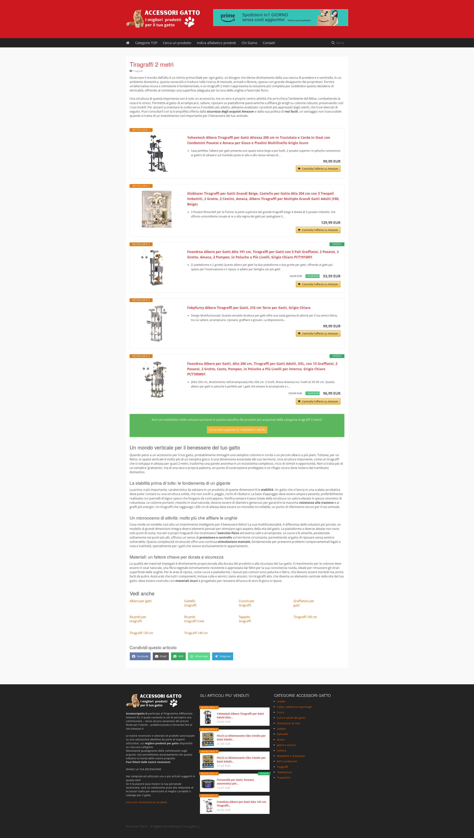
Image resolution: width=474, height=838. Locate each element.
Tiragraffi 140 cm (196, 633)
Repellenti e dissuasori (291, 756)
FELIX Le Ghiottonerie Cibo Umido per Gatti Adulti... (241, 737)
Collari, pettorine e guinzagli (294, 707)
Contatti (269, 43)
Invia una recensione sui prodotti (146, 802)
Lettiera (281, 750)
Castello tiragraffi (190, 603)
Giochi (281, 739)
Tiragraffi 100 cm (305, 617)
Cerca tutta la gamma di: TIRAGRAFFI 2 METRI (237, 430)
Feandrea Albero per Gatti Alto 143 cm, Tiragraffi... (242, 803)
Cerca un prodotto (177, 43)
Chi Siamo (249, 43)
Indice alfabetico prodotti (216, 43)
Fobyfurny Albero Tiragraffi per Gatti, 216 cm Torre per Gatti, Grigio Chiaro (249, 307)
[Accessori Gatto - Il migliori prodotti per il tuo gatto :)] (163, 18)
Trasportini (284, 777)
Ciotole (281, 701)
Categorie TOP (146, 43)
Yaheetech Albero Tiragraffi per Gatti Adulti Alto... (240, 715)
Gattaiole (282, 734)
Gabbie (281, 728)
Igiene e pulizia (286, 745)
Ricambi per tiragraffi (138, 619)
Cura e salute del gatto (291, 717)
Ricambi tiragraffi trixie (194, 619)
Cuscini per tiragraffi (246, 603)
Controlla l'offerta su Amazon (320, 168)
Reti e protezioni (287, 761)
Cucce (280, 712)
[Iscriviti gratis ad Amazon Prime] (280, 17)
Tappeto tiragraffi (245, 619)
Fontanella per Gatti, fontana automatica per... (235, 781)
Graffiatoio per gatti (303, 603)
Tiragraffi (138, 71)
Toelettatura (284, 772)
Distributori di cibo (288, 723)
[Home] (128, 43)
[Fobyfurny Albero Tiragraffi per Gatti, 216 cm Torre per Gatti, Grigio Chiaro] (156, 323)
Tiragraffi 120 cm (141, 633)
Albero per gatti (140, 601)
